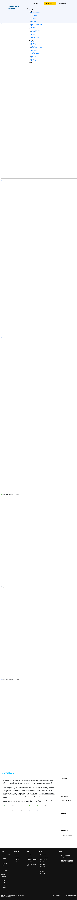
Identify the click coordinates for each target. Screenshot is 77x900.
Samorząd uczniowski (35, 44)
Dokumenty (33, 21)
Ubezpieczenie (34, 52)
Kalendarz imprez (35, 37)
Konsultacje (33, 27)
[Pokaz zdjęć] (29, 817)
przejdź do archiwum (67, 835)
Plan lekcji (33, 41)
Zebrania (33, 59)
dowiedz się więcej (66, 800)
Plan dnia (33, 34)
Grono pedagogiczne (38, 17)
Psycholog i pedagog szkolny (37, 47)
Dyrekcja (35, 15)
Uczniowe (31, 40)
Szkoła (30, 11)
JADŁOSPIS (33, 39)
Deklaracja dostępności (71, 895)
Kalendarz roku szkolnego (36, 24)
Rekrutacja (33, 23)
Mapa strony (35, 3)
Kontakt (30, 62)
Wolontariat (33, 46)
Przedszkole (31, 28)
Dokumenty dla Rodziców (36, 33)
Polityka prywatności (56, 895)
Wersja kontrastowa (48, 3)
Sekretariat (33, 18)
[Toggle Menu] (27, 8)
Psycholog (33, 57)
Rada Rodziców (34, 50)
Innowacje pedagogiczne (36, 25)
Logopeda (33, 56)
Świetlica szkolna (35, 53)
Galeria (32, 20)
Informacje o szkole (35, 12)
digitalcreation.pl (8, 896)
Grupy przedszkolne (35, 30)
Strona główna (32, 9)
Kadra (32, 14)
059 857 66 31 (65, 855)
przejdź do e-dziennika (67, 783)
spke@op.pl (63, 857)
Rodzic (30, 49)
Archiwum (4, 887)
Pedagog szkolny (34, 55)
